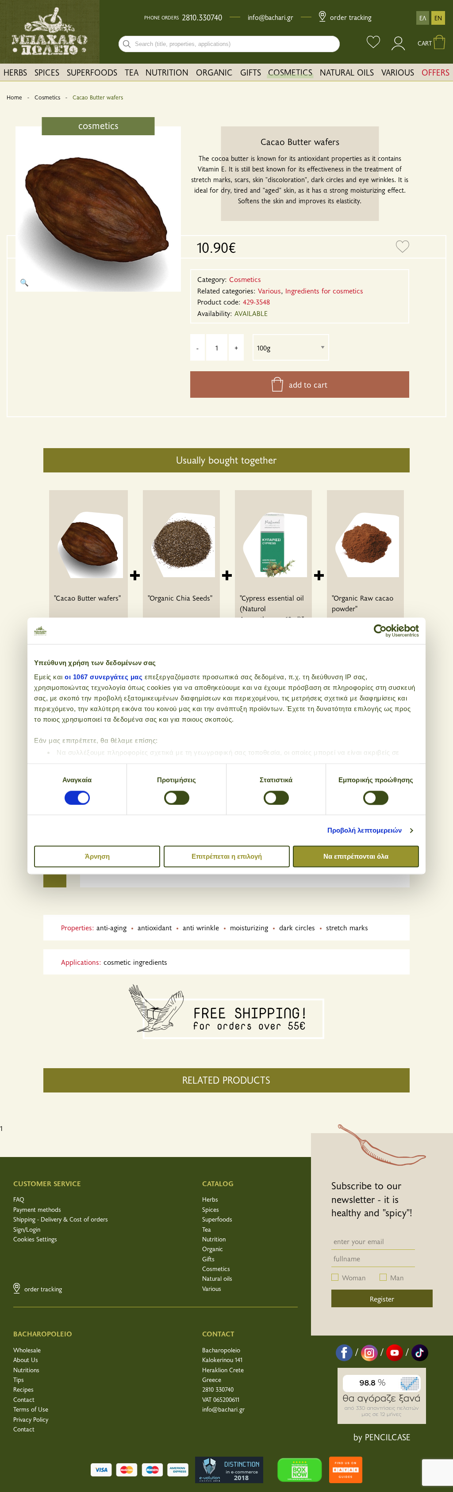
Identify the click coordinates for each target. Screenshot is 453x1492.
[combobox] (229, 44)
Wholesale (27, 1350)
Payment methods (37, 1209)
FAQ (18, 1199)
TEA (131, 72)
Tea (206, 1229)
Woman (354, 1277)
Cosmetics (47, 97)
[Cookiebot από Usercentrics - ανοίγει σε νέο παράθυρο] (380, 630)
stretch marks (347, 927)
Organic (212, 1249)
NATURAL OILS (347, 72)
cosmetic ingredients (135, 962)
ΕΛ (422, 18)
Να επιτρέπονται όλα (355, 856)
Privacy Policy (30, 1419)
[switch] (176, 798)
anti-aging (111, 927)
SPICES (47, 72)
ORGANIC (214, 72)
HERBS (15, 72)
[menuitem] (15, 72)
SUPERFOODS (92, 72)
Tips (18, 1379)
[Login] (398, 47)
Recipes (23, 1389)
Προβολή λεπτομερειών (364, 830)
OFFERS (435, 72)
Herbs (210, 1199)
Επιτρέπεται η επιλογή (227, 856)
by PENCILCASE (382, 1437)
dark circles (297, 927)
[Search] (127, 44)
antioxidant (155, 927)
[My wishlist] (373, 43)
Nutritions (26, 1370)
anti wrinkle (201, 927)
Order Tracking (349, 17)
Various (211, 1288)
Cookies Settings (35, 1239)
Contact (24, 1399)
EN (438, 18)
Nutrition (214, 1239)
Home (14, 97)
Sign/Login (26, 1229)
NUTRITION (167, 72)
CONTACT (218, 1333)
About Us (25, 1359)
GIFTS (250, 72)
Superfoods (217, 1219)
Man (397, 1277)
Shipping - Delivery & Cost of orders (60, 1219)
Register (382, 1298)
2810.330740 (202, 17)
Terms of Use (30, 1409)
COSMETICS (290, 72)
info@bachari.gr (270, 17)
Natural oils (217, 1278)
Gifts (208, 1259)
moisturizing (249, 927)
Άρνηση (97, 856)
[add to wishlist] (402, 247)
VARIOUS (397, 72)
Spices (210, 1209)
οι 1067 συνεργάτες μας (103, 677)
